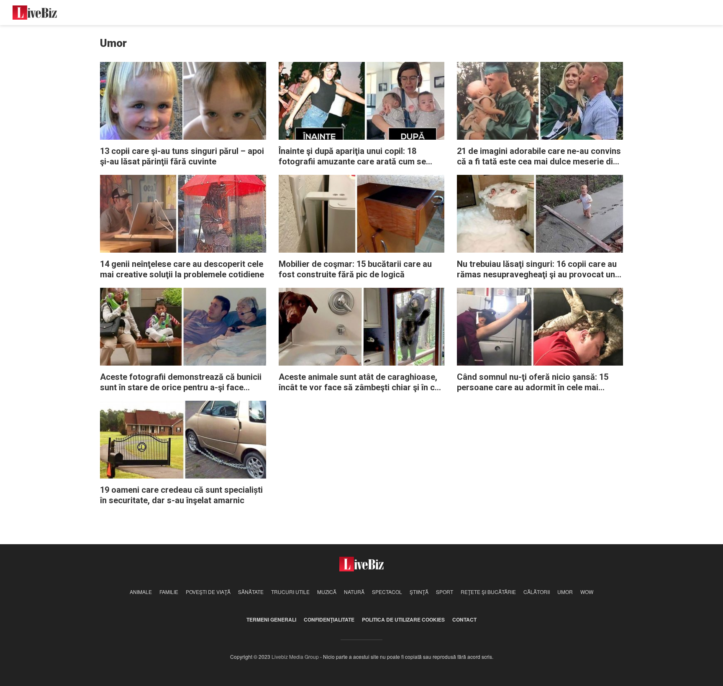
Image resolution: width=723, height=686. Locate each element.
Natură (354, 591)
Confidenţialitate (329, 619)
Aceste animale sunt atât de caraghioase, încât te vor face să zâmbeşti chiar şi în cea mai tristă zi (361, 382)
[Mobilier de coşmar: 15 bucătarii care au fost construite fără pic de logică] (362, 213)
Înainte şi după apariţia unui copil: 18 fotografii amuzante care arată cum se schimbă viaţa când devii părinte (352, 156)
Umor (565, 591)
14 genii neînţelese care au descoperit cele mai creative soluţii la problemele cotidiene (182, 269)
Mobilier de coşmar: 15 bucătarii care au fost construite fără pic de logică (355, 269)
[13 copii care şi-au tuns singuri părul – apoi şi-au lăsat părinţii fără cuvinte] (183, 100)
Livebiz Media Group (295, 656)
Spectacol (387, 591)
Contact (464, 619)
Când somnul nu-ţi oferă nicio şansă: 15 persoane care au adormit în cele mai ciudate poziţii (532, 382)
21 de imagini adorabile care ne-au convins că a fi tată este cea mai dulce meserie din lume (539, 156)
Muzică (326, 591)
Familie (168, 591)
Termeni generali (271, 619)
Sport (444, 591)
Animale (141, 591)
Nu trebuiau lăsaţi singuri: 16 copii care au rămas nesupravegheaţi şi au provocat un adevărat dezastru (537, 269)
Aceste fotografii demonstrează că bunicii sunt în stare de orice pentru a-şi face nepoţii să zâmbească (181, 382)
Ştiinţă (419, 591)
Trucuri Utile (290, 591)
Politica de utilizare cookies (403, 619)
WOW (586, 591)
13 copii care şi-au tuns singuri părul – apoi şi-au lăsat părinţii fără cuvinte (182, 156)
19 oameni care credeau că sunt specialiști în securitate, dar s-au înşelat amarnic (181, 495)
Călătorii (536, 591)
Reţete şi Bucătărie (488, 591)
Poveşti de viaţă (208, 591)
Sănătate (251, 591)
